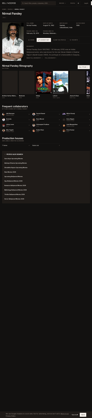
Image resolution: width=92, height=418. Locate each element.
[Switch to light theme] (78, 3)
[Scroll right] (87, 84)
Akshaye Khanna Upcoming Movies (15, 163)
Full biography (50, 58)
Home (4, 9)
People (10, 9)
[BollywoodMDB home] (9, 3)
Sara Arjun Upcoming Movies (13, 158)
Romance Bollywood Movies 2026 (15, 185)
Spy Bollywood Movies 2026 (13, 181)
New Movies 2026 (10, 172)
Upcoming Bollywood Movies (13, 176)
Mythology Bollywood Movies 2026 (15, 190)
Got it (83, 414)
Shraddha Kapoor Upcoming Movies (15, 167)
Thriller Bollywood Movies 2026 (14, 194)
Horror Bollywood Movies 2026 (14, 199)
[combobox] (39, 3)
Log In (86, 3)
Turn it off (75, 414)
